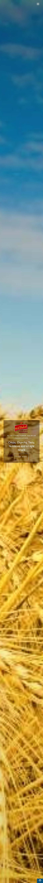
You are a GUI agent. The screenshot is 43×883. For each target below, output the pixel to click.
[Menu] (38, 4)
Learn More (21, 456)
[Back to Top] (40, 881)
